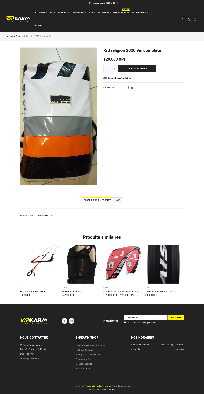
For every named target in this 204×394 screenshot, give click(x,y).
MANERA (65, 288)
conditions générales (147, 322)
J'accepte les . (141, 322)
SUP (52, 12)
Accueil (10, 36)
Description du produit (97, 200)
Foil (91, 12)
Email (132, 88)
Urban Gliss (121, 11)
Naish (147, 288)
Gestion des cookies (85, 359)
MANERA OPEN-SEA (72, 291)
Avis (117, 200)
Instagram (71, 321)
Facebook (128, 88)
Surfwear (103, 12)
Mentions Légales (84, 364)
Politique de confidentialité (88, 354)
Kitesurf (40, 12)
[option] (58, 116)
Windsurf (63, 12)
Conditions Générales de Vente (90, 345)
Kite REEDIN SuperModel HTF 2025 (121, 291)
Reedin (106, 288)
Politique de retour (85, 350)
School (39, 25)
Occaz (18, 36)
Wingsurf (79, 12)
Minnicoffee (108, 389)
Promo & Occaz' (141, 12)
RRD (31, 216)
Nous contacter (83, 368)
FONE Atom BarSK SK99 (32, 291)
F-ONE (22, 288)
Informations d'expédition (119, 78)
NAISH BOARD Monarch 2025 (160, 291)
